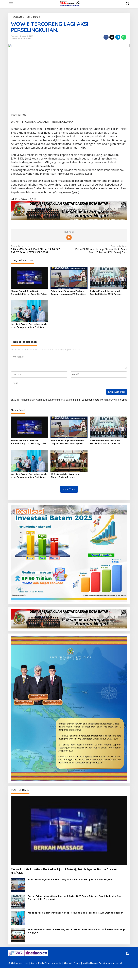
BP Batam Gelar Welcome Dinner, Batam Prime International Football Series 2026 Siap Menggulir (66, 476)
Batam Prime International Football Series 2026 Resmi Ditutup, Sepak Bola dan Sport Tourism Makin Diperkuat (107, 292)
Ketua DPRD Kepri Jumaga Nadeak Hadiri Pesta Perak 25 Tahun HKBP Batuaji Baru (101, 249)
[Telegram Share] (117, 37)
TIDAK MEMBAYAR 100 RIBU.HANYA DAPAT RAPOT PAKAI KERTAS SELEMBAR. (35, 249)
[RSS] (69, 237)
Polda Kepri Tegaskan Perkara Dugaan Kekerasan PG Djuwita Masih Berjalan (67, 292)
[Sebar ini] (106, 37)
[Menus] (11, 4)
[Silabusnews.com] (70, 3)
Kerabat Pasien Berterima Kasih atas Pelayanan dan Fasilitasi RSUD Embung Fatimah (29, 326)
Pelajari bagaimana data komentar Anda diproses (100, 399)
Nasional (27, 38)
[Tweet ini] (111, 37)
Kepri (20, 38)
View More (69, 489)
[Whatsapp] (123, 37)
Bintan (14, 38)
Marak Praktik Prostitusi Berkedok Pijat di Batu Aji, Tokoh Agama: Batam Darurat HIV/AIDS (29, 292)
